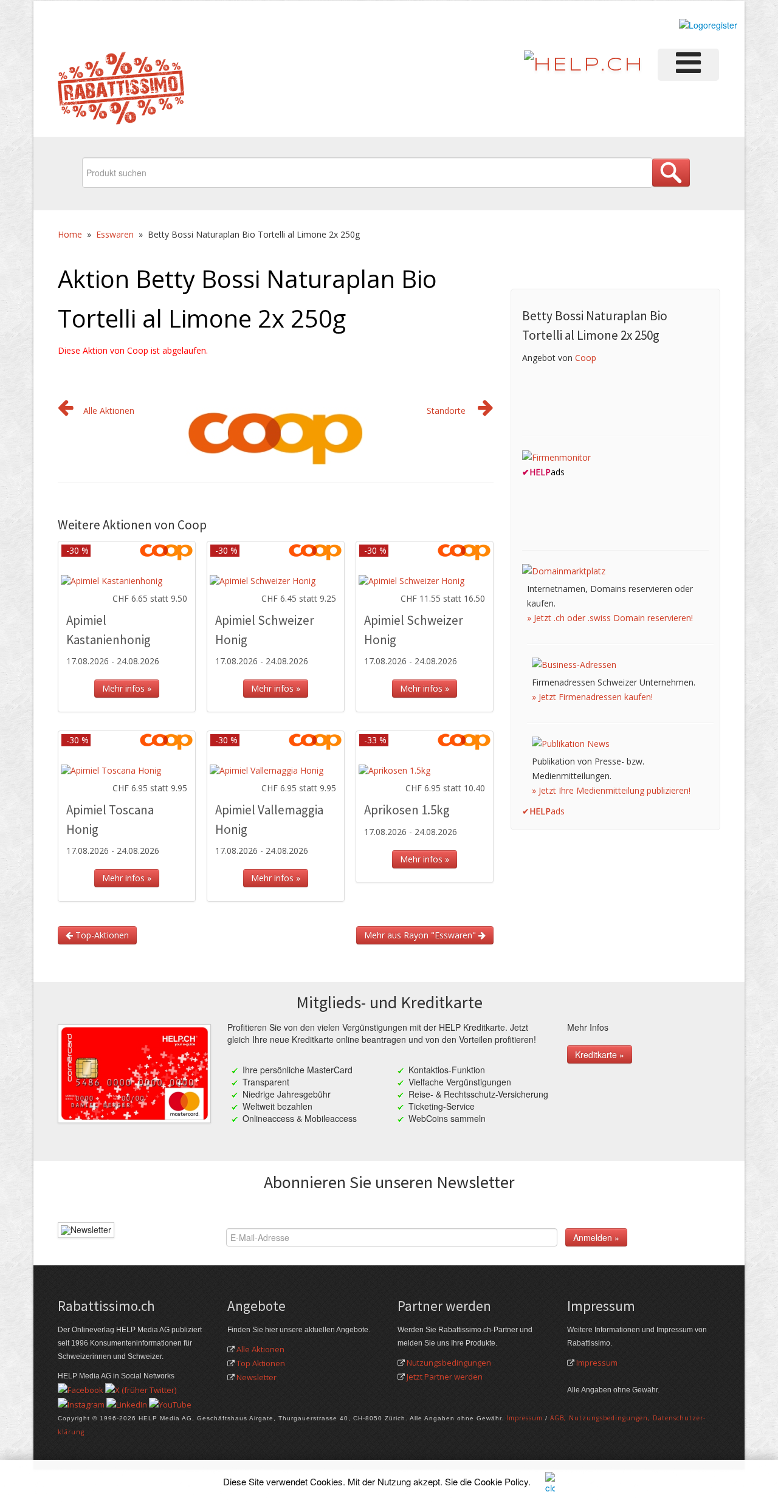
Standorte (446, 410)
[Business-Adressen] (574, 664)
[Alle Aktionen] (66, 410)
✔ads (543, 811)
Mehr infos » (126, 688)
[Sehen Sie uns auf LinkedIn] (126, 1403)
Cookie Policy (501, 1481)
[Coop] (276, 433)
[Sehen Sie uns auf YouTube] (170, 1403)
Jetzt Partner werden (445, 1376)
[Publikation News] (571, 743)
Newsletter (256, 1377)
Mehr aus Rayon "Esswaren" (421, 935)
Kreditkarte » (599, 1054)
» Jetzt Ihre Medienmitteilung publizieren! (611, 790)
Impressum (597, 1362)
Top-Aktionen (101, 935)
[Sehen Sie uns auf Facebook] (80, 1389)
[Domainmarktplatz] (563, 570)
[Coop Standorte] (486, 410)
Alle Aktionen (108, 410)
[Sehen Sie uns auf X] (140, 1389)
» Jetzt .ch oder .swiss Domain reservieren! (610, 618)
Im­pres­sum (524, 1418)
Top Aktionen (260, 1363)
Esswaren (115, 234)
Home (70, 234)
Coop (585, 357)
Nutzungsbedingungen (449, 1362)
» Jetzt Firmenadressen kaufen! (592, 697)
